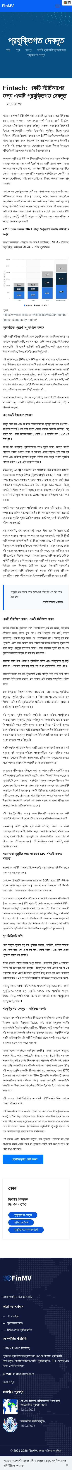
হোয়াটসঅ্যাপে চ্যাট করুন (24, 1159)
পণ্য (18, 50)
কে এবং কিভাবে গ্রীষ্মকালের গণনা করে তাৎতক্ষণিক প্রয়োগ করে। (40, 1403)
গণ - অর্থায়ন (13, 1316)
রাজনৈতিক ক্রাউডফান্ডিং (32, 1421)
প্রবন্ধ (28, 50)
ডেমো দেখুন (8, 1381)
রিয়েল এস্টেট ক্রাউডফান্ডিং (19, 1329)
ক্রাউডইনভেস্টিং (15, 1323)
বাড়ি (8, 50)
